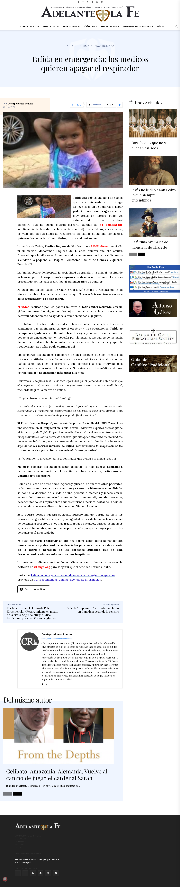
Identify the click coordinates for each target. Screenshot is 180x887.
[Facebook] (78, 2)
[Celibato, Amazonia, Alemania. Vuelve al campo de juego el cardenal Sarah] (58, 736)
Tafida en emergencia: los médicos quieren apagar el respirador (73, 575)
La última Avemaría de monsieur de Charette (149, 244)
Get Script (147, 291)
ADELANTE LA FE (28, 26)
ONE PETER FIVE (109, 26)
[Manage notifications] (5, 879)
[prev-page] (7, 794)
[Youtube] (102, 2)
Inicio (70, 46)
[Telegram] (92, 2)
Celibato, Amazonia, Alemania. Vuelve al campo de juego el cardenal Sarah (57, 774)
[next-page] (17, 794)
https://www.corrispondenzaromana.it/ (56, 639)
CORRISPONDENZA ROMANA (137, 26)
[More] (120, 105)
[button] (176, 26)
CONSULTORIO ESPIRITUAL (28, 835)
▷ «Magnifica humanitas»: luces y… (148, 284)
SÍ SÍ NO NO (89, 26)
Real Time (155, 291)
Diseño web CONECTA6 (26, 868)
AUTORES (19, 844)
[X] (97, 2)
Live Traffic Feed (156, 267)
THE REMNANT (70, 26)
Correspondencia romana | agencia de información (67, 579)
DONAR (18, 847)
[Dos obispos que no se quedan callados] (153, 123)
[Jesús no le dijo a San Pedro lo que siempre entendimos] (153, 170)
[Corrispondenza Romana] (29, 659)
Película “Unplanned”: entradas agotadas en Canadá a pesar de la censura (92, 609)
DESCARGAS (20, 838)
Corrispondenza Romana (20, 104)
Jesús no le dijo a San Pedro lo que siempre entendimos (153, 195)
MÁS (159, 26)
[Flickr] (83, 2)
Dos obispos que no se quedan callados (149, 145)
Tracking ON (164, 291)
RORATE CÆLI (49, 26)
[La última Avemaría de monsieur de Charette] (153, 222)
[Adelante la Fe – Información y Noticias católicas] (90, 14)
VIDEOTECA (20, 841)
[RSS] (88, 2)
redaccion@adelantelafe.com (28, 853)
